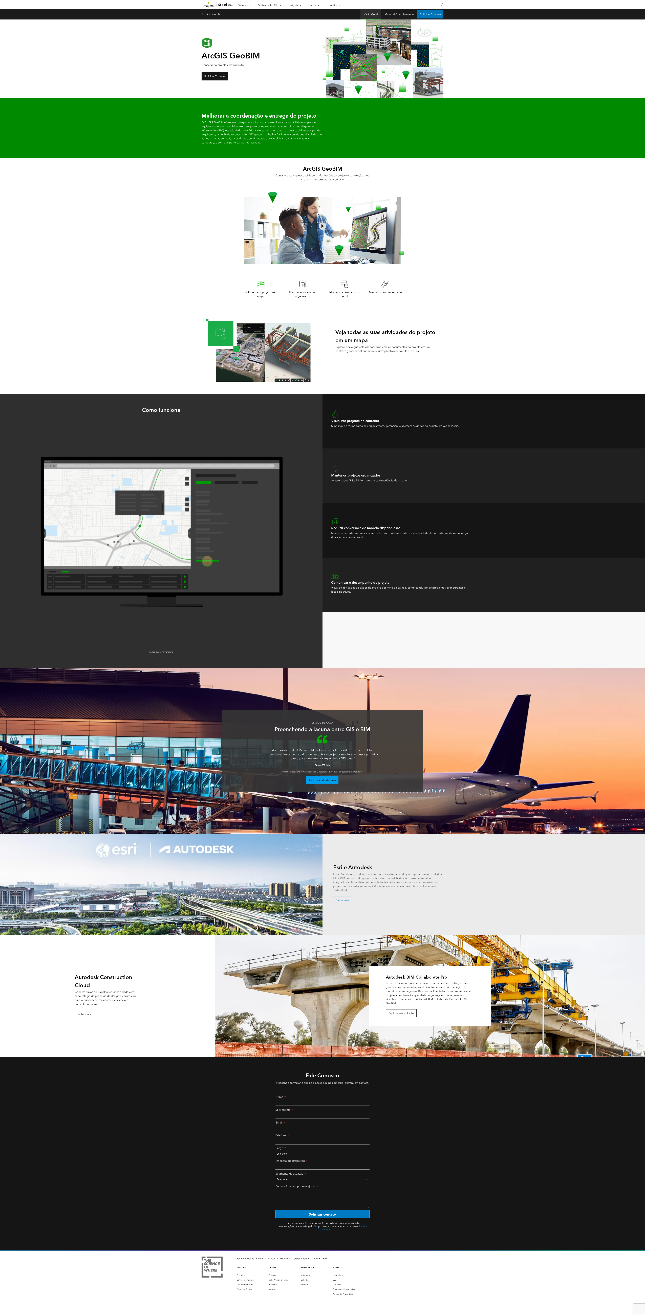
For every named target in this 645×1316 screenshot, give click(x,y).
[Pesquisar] (442, 4)
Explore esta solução (401, 1013)
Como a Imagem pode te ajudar (295, 1186)
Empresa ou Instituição (290, 1161)
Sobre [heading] (336, 1267)
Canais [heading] (272, 1267)
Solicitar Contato (430, 14)
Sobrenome (282, 1110)
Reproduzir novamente (161, 652)
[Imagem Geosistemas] (212, 1268)
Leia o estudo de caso (322, 780)
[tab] (261, 288)
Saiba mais (342, 900)
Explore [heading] (241, 1267)
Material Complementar (399, 14)
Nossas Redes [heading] (308, 1267)
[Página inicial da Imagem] (208, 5)
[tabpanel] (322, 341)
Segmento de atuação (289, 1173)
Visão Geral (371, 14)
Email (278, 1122)
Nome (279, 1097)
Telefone (280, 1135)
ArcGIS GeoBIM (211, 14)
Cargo (279, 1148)
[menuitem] (250, 1275)
